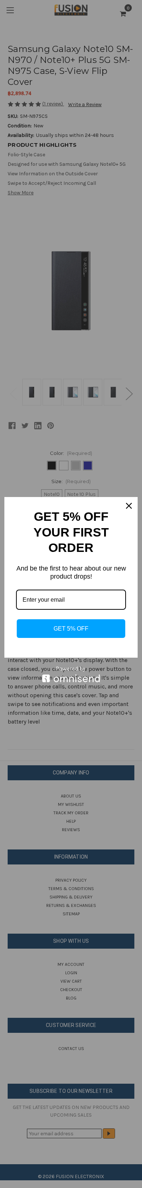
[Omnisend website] (71, 674)
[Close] (129, 506)
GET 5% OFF (71, 628)
